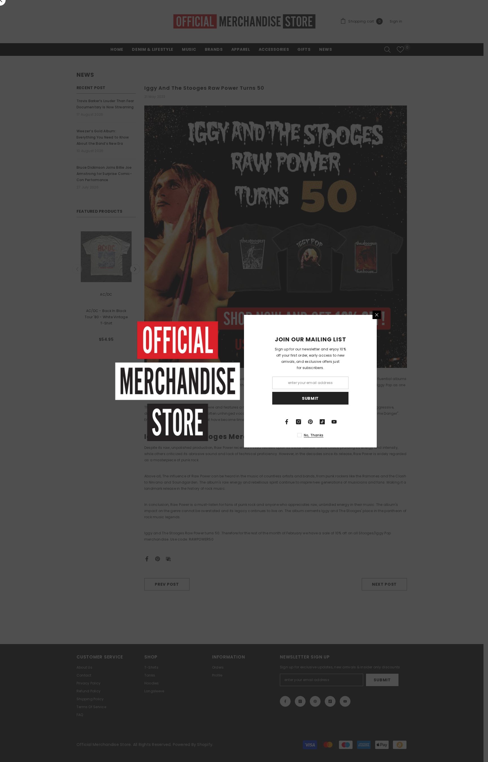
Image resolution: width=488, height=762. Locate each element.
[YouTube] (334, 422)
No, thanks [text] (313, 435)
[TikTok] (322, 422)
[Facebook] (287, 422)
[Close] (376, 315)
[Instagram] (298, 422)
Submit (310, 398)
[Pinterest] (310, 422)
